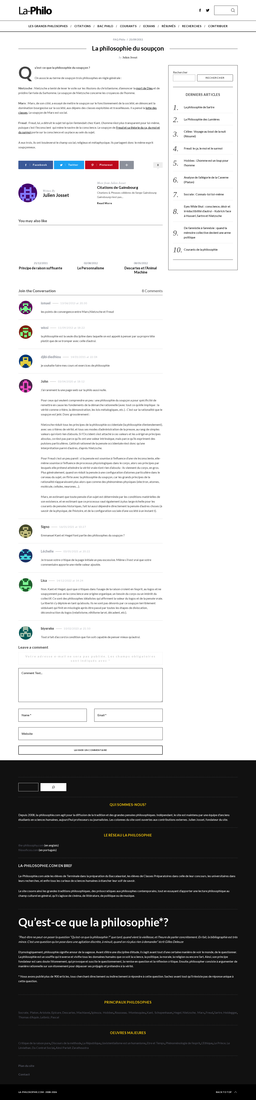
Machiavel (83, 1012)
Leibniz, (45, 1017)
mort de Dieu (144, 88)
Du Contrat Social (43, 1047)
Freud (209, 1012)
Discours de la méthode (66, 1043)
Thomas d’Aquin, (29, 1017)
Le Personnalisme (90, 268)
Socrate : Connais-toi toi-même (204, 194)
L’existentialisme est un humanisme (124, 1043)
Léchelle (47, 551)
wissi (44, 328)
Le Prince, (220, 1043)
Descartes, (69, 1012)
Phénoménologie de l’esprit (183, 1043)
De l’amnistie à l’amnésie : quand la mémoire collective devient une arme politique (207, 232)
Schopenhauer (163, 1012)
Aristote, (45, 1012)
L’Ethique (207, 1043)
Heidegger (230, 1012)
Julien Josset (130, 57)
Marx (200, 1012)
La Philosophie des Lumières (202, 119)
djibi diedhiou (51, 357)
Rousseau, (121, 1012)
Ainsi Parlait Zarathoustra (72, 1047)
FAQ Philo (119, 39)
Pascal (55, 1017)
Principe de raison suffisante (40, 268)
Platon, (35, 1012)
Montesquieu (137, 1012)
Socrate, (24, 1012)
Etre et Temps (156, 1043)
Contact (24, 1074)
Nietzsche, (190, 1012)
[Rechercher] (53, 787)
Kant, (150, 1012)
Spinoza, (96, 1012)
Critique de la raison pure (34, 1043)
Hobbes (108, 1012)
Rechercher (180, 72)
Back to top (224, 1092)
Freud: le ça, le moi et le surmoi (203, 148)
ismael (46, 303)
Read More (104, 203)
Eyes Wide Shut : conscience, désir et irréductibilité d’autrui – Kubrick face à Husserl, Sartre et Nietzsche (207, 211)
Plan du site (26, 1065)
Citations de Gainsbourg (117, 187)
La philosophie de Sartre (199, 107)
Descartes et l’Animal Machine (140, 270)
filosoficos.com (28, 850)
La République (91, 1043)
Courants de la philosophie (201, 249)
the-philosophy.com (31, 845)
